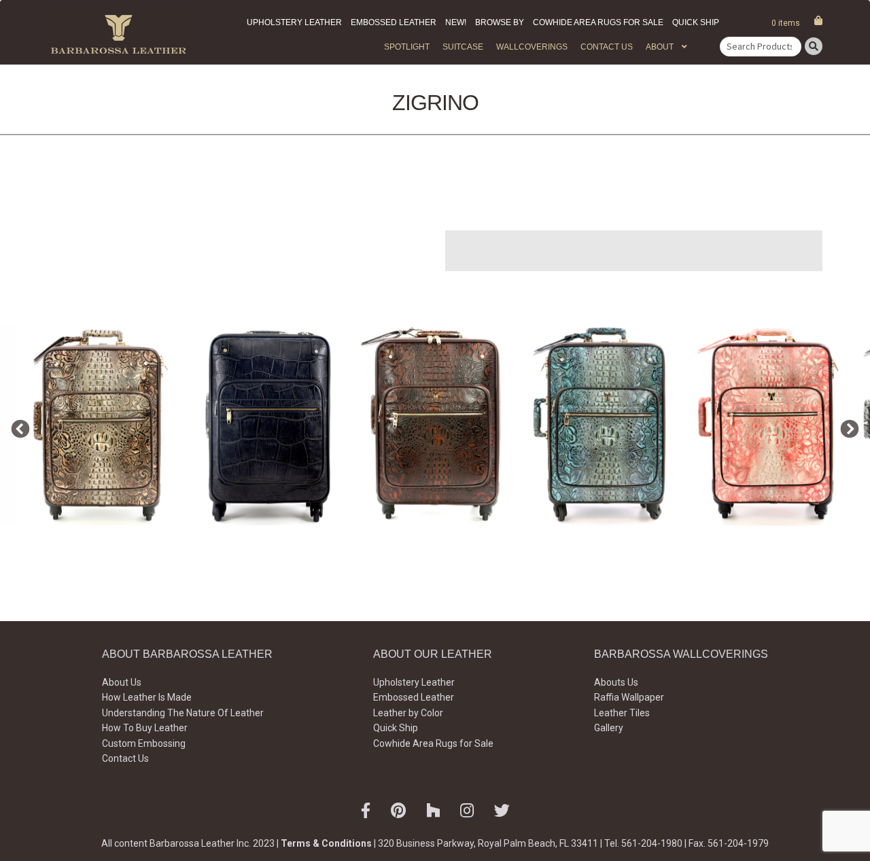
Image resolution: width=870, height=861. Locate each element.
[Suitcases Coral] (769, 426)
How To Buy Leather (145, 727)
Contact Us (606, 47)
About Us (121, 682)
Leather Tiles (622, 712)
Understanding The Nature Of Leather (183, 712)
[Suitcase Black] (267, 426)
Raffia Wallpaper (629, 697)
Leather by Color (408, 712)
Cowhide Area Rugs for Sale (598, 22)
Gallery (608, 727)
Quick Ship (695, 22)
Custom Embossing (144, 743)
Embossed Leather (393, 22)
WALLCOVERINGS (532, 47)
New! (455, 22)
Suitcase (462, 47)
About (660, 47)
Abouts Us (616, 682)
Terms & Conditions (326, 843)
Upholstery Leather (294, 22)
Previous (17, 426)
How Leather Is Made (147, 697)
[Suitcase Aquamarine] (602, 426)
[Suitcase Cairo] (100, 426)
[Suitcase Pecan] (435, 426)
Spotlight (407, 47)
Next (846, 426)
